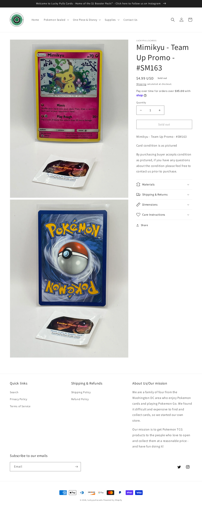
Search (14, 392)
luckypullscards (95, 500)
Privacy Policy (18, 399)
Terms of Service (20, 406)
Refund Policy (80, 399)
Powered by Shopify (112, 500)
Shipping (141, 83)
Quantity (141, 102)
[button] (56, 20)
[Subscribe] (76, 466)
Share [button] (144, 225)
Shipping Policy (81, 392)
